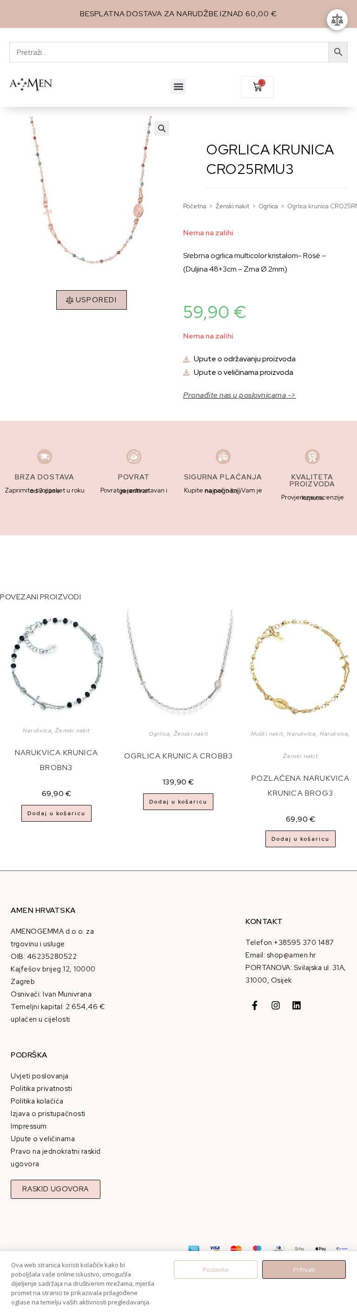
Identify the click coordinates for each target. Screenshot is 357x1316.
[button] (178, 86)
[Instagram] (275, 1005)
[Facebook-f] (254, 1005)
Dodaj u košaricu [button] (56, 813)
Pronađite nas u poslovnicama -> (239, 395)
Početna (194, 206)
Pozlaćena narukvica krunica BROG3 (300, 785)
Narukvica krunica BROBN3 (56, 760)
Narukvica (37, 730)
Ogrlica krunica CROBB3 (178, 756)
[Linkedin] (296, 1005)
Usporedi (96, 300)
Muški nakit (267, 734)
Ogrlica (268, 206)
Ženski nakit (232, 206)
